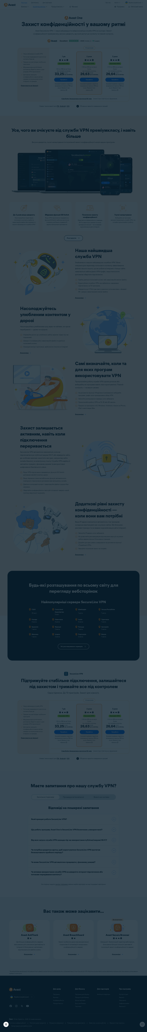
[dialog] (73, 516)
